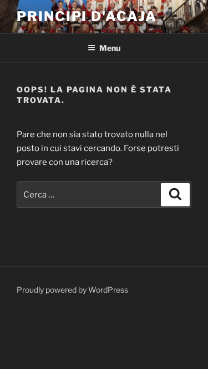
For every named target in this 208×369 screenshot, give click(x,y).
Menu (109, 48)
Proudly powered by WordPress (72, 289)
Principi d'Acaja (87, 16)
